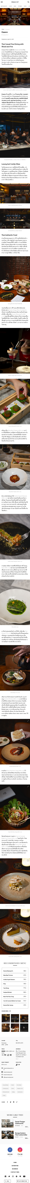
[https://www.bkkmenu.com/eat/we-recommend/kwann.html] (16, 1102)
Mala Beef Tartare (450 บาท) (16, 430)
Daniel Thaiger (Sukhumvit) (20, 1122)
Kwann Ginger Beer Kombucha (17, 310)
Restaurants (4, 6)
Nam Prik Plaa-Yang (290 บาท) (15, 770)
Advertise (15, 1165)
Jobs (15, 1162)
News (25, 6)
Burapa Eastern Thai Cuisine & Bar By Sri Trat (21, 1135)
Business (15, 1168)
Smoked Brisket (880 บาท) (11, 699)
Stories (20, 6)
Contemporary (5, 1088)
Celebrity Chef (20, 1088)
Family (4, 1095)
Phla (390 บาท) (6, 567)
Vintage (21, 1137)
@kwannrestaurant (8, 1077)
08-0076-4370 (19, 1043)
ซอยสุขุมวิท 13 (5, 34)
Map (17, 1058)
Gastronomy (20, 1091)
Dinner (12, 1088)
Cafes (10, 6)
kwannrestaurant (8, 1072)
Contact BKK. (15, 1172)
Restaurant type (6, 1091)
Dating (13, 1091)
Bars (15, 6)
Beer (22, 1125)
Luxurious (7, 29)
